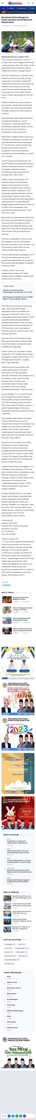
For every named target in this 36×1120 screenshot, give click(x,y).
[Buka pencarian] (28, 3)
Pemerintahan (10, 956)
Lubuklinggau (6, 585)
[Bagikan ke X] (12, 1116)
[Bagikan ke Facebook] (9, 1116)
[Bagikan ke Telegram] (20, 1116)
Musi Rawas (9, 963)
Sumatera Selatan (21, 948)
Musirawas (23, 956)
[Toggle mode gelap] (32, 3)
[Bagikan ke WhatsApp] (16, 1116)
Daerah (8, 948)
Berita (22, 944)
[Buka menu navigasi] (3, 3)
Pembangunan (21, 952)
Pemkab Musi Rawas (12, 959)
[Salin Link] (24, 1116)
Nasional (8, 952)
